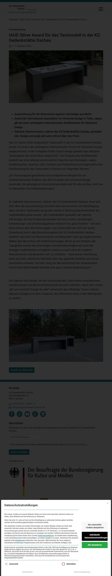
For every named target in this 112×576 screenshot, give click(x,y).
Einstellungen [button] (20, 540)
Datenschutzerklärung (46, 536)
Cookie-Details (27, 572)
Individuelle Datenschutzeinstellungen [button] (96, 536)
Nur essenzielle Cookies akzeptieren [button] (95, 526)
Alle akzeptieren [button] (95, 545)
